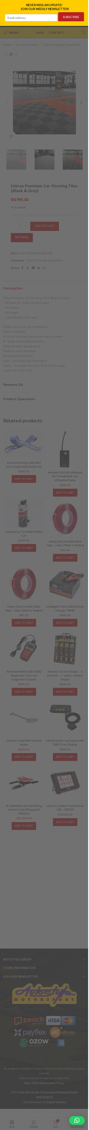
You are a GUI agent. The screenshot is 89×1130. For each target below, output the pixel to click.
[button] (77, 1120)
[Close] (84, 5)
